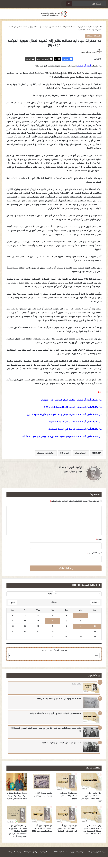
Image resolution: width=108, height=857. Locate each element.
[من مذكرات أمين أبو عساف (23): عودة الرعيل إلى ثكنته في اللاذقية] (66, 814)
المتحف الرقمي (85, 26)
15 (80, 626)
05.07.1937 (97, 453)
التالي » (12, 602)
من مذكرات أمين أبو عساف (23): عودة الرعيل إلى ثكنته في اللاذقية (67, 828)
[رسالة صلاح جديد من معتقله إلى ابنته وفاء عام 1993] (91, 702)
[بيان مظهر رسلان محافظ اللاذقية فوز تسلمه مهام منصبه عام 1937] (91, 782)
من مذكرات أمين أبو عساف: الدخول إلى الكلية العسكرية (75, 422)
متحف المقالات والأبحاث (68, 26)
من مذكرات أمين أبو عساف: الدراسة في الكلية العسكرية (75, 429)
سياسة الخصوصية (24, 851)
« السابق (95, 602)
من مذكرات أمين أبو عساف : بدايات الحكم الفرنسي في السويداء (71, 400)
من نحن (35, 851)
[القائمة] (3, 15)
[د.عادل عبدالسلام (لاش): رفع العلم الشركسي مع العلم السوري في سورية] (16, 782)
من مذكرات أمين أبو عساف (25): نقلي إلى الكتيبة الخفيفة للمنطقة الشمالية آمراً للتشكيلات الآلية (18, 831)
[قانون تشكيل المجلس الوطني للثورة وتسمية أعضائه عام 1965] (91, 717)
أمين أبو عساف (84, 66)
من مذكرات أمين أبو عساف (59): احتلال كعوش (68, 796)
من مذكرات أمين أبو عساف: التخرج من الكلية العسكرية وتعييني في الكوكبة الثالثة (62, 437)
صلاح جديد (76, 684)
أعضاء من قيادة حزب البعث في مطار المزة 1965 (61, 742)
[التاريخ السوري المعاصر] (54, 14)
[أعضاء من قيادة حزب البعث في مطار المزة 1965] (91, 747)
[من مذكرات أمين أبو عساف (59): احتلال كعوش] (66, 782)
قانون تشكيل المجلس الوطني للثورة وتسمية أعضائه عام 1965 (55, 713)
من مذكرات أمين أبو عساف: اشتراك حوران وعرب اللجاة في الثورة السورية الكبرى (64, 415)
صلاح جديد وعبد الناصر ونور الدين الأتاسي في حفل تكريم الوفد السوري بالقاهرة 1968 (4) (45, 730)
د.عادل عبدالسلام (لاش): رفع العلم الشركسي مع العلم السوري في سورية (17, 796)
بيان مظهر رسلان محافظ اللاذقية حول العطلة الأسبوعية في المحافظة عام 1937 (92, 829)
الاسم (99, 539)
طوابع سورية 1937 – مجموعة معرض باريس (43, 795)
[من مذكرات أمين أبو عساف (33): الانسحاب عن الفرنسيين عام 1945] (41, 814)
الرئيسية (96, 26)
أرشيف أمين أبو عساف (88, 52)
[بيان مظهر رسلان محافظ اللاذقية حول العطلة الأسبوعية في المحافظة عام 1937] (91, 814)
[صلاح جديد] (91, 688)
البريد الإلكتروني (94, 553)
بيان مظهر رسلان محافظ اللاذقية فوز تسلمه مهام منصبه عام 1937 (91, 797)
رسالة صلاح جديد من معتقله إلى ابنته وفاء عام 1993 (59, 698)
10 (52, 620)
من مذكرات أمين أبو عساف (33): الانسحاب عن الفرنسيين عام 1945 (42, 828)
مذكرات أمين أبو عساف (45, 453)
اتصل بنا (11, 851)
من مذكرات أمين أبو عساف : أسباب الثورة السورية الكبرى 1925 (73, 407)
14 (95, 626)
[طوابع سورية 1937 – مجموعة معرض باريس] (41, 782)
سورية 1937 (64, 453)
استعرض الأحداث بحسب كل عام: (54, 650)
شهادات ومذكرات (50, 26)
